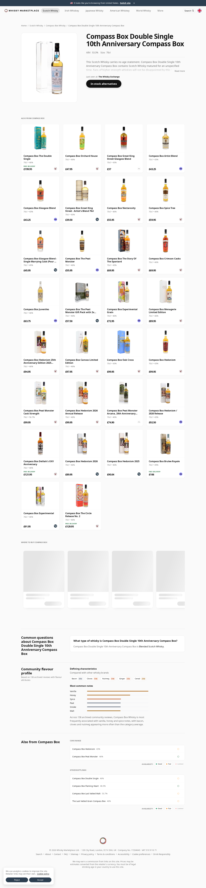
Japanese (94, 10)
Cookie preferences (141, 854)
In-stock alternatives (104, 83)
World (143, 10)
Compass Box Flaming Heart (85, 786)
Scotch (50, 10)
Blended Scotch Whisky (151, 646)
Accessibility (123, 854)
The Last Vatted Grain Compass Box (89, 801)
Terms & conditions (106, 854)
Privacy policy (87, 854)
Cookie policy (43, 873)
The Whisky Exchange (109, 76)
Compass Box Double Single (85, 778)
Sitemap (74, 854)
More (160, 10)
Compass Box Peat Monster (85, 756)
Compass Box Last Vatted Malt (86, 793)
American (119, 10)
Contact (57, 854)
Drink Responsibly (161, 854)
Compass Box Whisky (55, 25)
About (48, 854)
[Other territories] (200, 11)
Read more (180, 71)
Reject (17, 880)
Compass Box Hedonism (83, 749)
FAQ (66, 854)
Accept (40, 880)
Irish (72, 10)
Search (39, 854)
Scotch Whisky (36, 25)
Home (24, 25)
